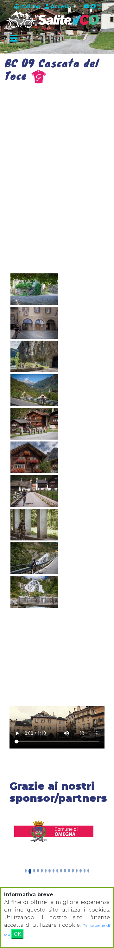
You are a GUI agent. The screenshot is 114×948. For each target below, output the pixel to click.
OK (17, 934)
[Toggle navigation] (13, 39)
